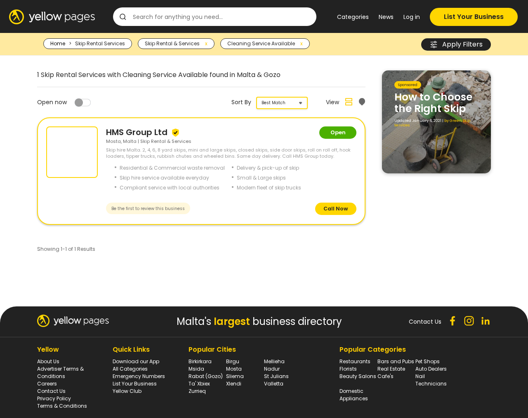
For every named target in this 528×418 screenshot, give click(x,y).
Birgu (232, 361)
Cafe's (385, 376)
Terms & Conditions (62, 405)
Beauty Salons (357, 376)
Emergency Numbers (139, 376)
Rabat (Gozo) (206, 376)
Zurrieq (197, 391)
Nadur (272, 368)
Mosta (234, 368)
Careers (47, 383)
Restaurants (354, 361)
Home (57, 43)
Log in (411, 17)
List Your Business (474, 16)
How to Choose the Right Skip (433, 103)
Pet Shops (427, 361)
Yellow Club (127, 391)
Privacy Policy (54, 398)
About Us (48, 361)
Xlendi (233, 383)
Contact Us (51, 391)
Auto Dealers (431, 368)
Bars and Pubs (395, 361)
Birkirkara (200, 361)
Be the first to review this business (148, 208)
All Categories (130, 368)
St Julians (276, 376)
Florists (348, 368)
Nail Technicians (431, 380)
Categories (353, 17)
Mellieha (274, 361)
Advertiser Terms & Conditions (60, 372)
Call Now (335, 208)
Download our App (136, 361)
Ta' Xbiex (199, 383)
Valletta (273, 383)
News (386, 17)
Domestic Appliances (353, 395)
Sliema (235, 376)
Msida (196, 368)
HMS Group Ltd (138, 132)
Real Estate (391, 368)
